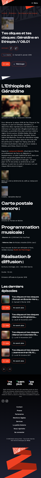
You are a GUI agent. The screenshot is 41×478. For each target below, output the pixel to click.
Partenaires (19, 414)
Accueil (4, 13)
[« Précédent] (4, 369)
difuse (28, 440)
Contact (19, 407)
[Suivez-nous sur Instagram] (6, 401)
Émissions (12, 13)
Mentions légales (19, 418)
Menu (36, 3)
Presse (19, 410)
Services (19, 421)
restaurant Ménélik (16, 151)
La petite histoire (19, 425)
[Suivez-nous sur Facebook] (3, 401)
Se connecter (19, 432)
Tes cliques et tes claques (27, 13)
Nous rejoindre (19, 429)
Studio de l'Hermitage (22, 250)
